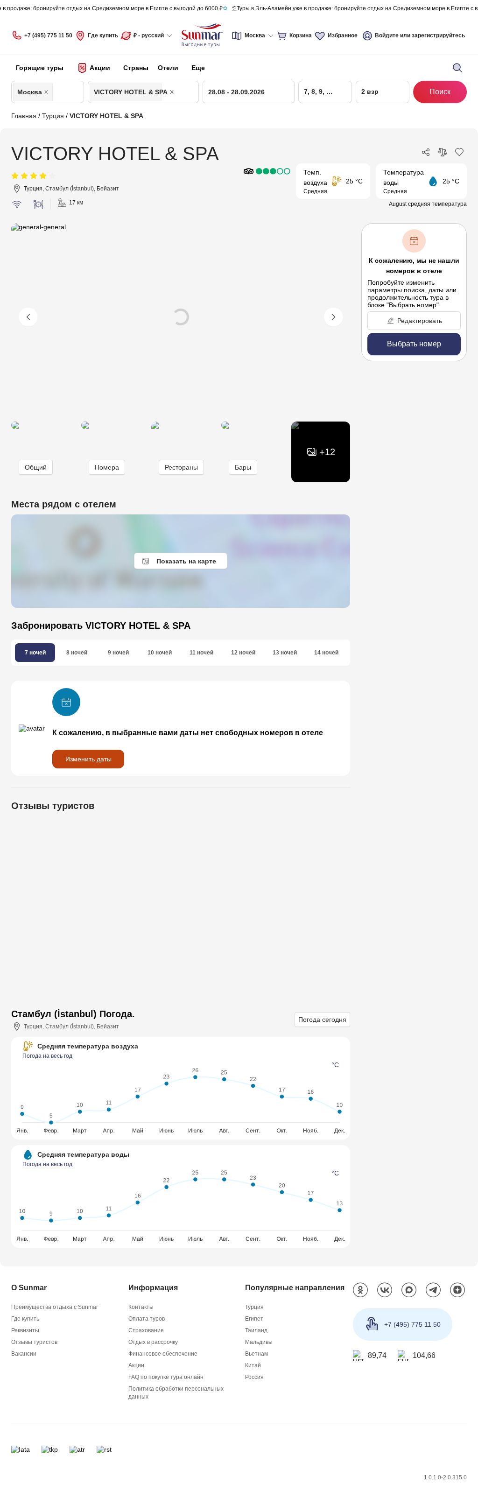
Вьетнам (256, 1353)
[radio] (15, 176)
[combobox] (57, 92)
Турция (53, 116)
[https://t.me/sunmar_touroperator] (433, 1290)
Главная (23, 116)
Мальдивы (259, 1342)
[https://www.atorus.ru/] (77, 1449)
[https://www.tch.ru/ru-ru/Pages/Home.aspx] (50, 1449)
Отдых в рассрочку (153, 1342)
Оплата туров (146, 1318)
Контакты (141, 1307)
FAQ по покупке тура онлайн (166, 1377)
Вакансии (23, 1353)
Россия (254, 1377)
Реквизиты (25, 1330)
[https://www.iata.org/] (20, 1449)
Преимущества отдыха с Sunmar (54, 1307)
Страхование (146, 1330)
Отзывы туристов (34, 1342)
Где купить (103, 35)
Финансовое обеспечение (162, 1353)
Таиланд (256, 1330)
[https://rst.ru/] (104, 1449)
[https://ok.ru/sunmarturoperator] (360, 1290)
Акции (136, 1365)
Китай (253, 1365)
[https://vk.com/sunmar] (384, 1290)
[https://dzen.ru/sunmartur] (457, 1290)
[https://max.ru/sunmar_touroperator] (408, 1290)
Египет (254, 1318)
